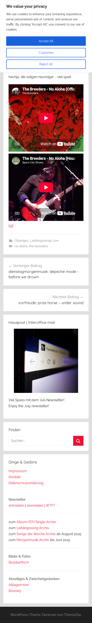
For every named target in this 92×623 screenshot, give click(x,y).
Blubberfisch (19, 562)
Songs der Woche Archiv (36, 534)
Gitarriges (21, 241)
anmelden (16, 505)
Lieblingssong (27, 528)
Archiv (44, 528)
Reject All (46, 64)
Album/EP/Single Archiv (36, 522)
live (56, 241)
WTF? (50, 505)
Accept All (46, 41)
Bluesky (15, 591)
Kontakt (15, 477)
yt (10, 226)
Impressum (18, 471)
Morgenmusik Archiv (32, 540)
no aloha (21, 246)
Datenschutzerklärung (26, 483)
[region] (46, 36)
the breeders (38, 246)
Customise (46, 52)
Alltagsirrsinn (19, 585)
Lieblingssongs (41, 241)
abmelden (35, 505)
